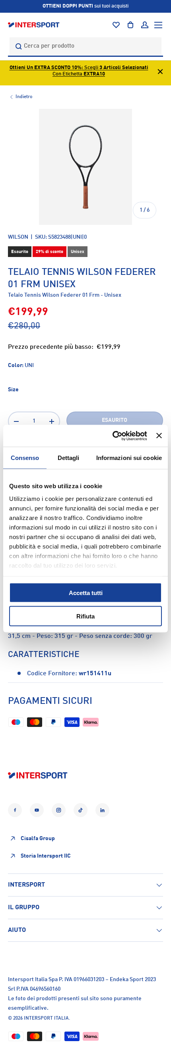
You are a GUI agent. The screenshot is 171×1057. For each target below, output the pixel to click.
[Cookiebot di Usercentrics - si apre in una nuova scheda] (112, 436)
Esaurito (114, 420)
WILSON (18, 237)
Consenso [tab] (25, 457)
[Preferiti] (116, 25)
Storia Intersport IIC (46, 856)
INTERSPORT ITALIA (46, 1018)
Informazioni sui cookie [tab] (129, 457)
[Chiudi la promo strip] (160, 73)
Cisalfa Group (38, 838)
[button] (130, 25)
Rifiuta (85, 616)
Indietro (24, 97)
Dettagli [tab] (69, 457)
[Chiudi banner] (159, 436)
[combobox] (85, 46)
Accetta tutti (86, 592)
